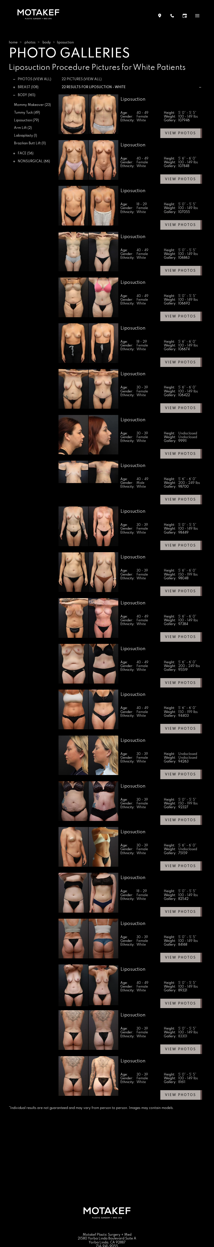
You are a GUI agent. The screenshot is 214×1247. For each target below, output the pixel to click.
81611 (181, 1082)
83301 (182, 1036)
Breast (28, 87)
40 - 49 (142, 113)
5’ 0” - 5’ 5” (187, 113)
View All (42, 79)
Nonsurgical (34, 161)
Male (140, 483)
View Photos (180, 133)
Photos (30, 42)
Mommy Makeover (32, 105)
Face (25, 153)
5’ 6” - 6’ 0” (187, 158)
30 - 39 (142, 387)
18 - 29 (141, 204)
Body (46, 42)
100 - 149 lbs (188, 116)
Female (142, 116)
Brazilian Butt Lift (30, 143)
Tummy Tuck (27, 112)
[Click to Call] (172, 16)
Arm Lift (23, 128)
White (141, 120)
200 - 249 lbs (189, 483)
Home (13, 42)
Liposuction (26, 120)
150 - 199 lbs (188, 574)
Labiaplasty (25, 135)
